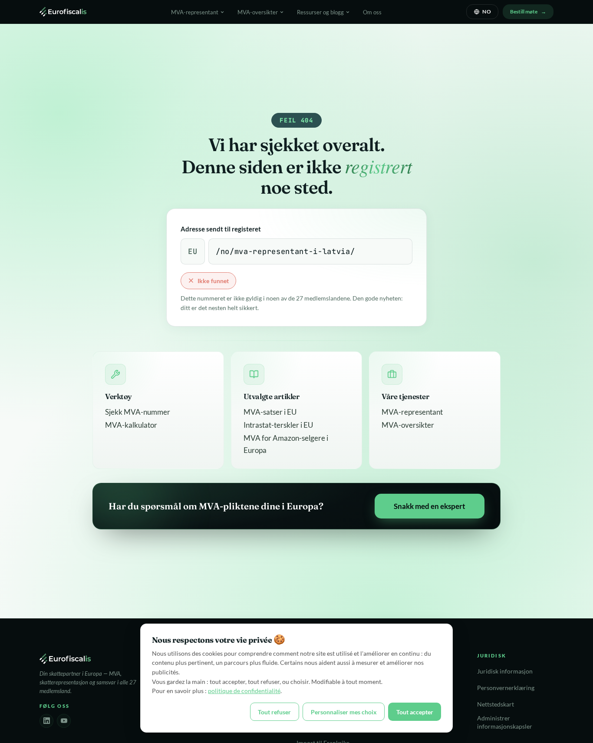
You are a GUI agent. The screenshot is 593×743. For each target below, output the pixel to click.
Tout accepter (414, 712)
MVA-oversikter (408, 424)
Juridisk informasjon (505, 671)
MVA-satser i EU (270, 411)
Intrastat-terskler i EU (278, 424)
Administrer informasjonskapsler (504, 722)
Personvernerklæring (505, 687)
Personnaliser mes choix (344, 712)
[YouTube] (64, 721)
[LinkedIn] (46, 721)
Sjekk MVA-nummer (137, 411)
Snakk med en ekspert (429, 506)
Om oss (372, 12)
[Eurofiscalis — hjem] (63, 12)
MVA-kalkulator (131, 424)
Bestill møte (523, 11)
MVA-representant (412, 411)
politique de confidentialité (244, 690)
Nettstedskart (495, 704)
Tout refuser (274, 712)
